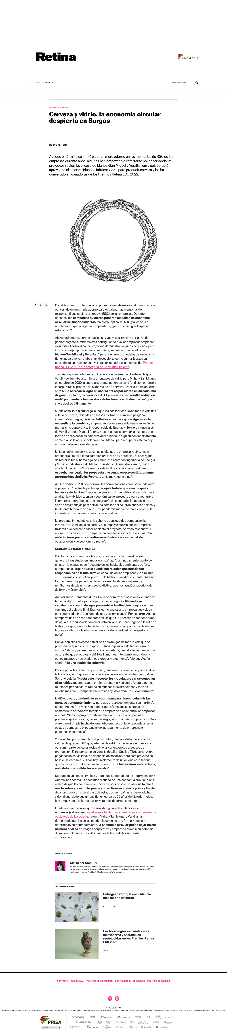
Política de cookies (158, 981)
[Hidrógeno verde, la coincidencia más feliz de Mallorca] (76, 907)
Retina (106, 951)
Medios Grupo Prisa (51, 1027)
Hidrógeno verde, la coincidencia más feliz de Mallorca (127, 896)
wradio (108, 1022)
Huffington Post (82, 1022)
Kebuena (165, 1022)
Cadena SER (137, 1017)
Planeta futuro (154, 1022)
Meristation (161, 1027)
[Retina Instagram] (117, 998)
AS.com (147, 1017)
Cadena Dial (132, 1022)
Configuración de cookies (130, 981)
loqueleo (146, 1027)
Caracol (168, 1017)
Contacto (62, 981)
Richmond (76, 1027)
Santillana (107, 1017)
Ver (37, 83)
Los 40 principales (93, 1017)
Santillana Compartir (124, 1017)
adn (157, 1017)
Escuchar (48, 83)
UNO (99, 1022)
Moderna (91, 1027)
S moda (133, 1027)
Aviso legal (77, 981)
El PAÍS (78, 1017)
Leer (29, 83)
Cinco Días (120, 1022)
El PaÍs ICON (120, 1027)
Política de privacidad (99, 981)
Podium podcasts (107, 1027)
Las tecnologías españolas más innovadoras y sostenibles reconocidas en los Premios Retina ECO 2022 (128, 936)
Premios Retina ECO (58, 108)
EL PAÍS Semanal (143, 1022)
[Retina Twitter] (110, 998)
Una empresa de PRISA (51, 1020)
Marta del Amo (58, 145)
